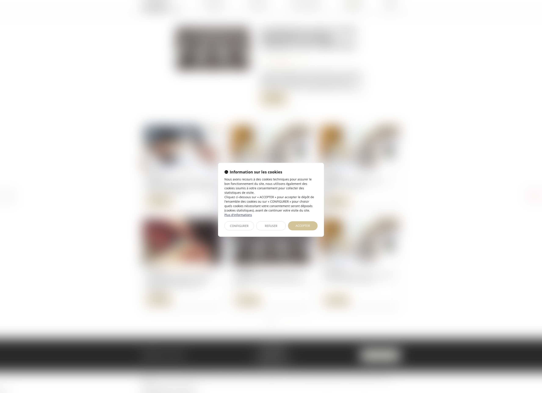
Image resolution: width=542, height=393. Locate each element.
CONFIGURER (239, 226)
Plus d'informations (238, 215)
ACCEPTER (303, 226)
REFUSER (271, 226)
